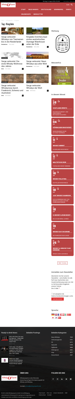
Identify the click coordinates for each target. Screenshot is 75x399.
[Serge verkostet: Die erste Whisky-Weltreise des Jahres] (12, 55)
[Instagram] (57, 379)
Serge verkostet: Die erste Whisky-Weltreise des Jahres (11, 63)
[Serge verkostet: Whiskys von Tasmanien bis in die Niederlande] (12, 30)
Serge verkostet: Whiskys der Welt (34, 86)
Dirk (2, 68)
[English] (56, 314)
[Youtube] (70, 379)
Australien (4, 33)
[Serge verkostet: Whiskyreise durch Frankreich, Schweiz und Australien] (12, 78)
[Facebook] (53, 379)
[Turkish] (59, 317)
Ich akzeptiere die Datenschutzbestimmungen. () (62, 295)
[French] (59, 314)
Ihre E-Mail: (55, 288)
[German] (53, 314)
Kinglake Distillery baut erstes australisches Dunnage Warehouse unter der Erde (36, 40)
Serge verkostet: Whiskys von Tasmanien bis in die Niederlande (12, 39)
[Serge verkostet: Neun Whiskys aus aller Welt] (37, 55)
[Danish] (63, 314)
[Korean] (56, 317)
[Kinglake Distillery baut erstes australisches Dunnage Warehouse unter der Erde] (37, 30)
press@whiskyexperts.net (33, 386)
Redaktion (4, 44)
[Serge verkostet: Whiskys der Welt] (37, 78)
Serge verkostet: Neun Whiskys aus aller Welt (36, 62)
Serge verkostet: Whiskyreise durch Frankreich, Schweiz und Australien (12, 89)
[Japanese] (53, 317)
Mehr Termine (62, 263)
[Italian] (66, 314)
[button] (70, 4)
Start (2, 20)
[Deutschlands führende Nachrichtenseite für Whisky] (9, 4)
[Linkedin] (62, 379)
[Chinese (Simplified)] (69, 314)
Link (71, 296)
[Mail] (66, 379)
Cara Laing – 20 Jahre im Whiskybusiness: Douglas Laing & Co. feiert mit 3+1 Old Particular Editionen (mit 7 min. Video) (16, 350)
